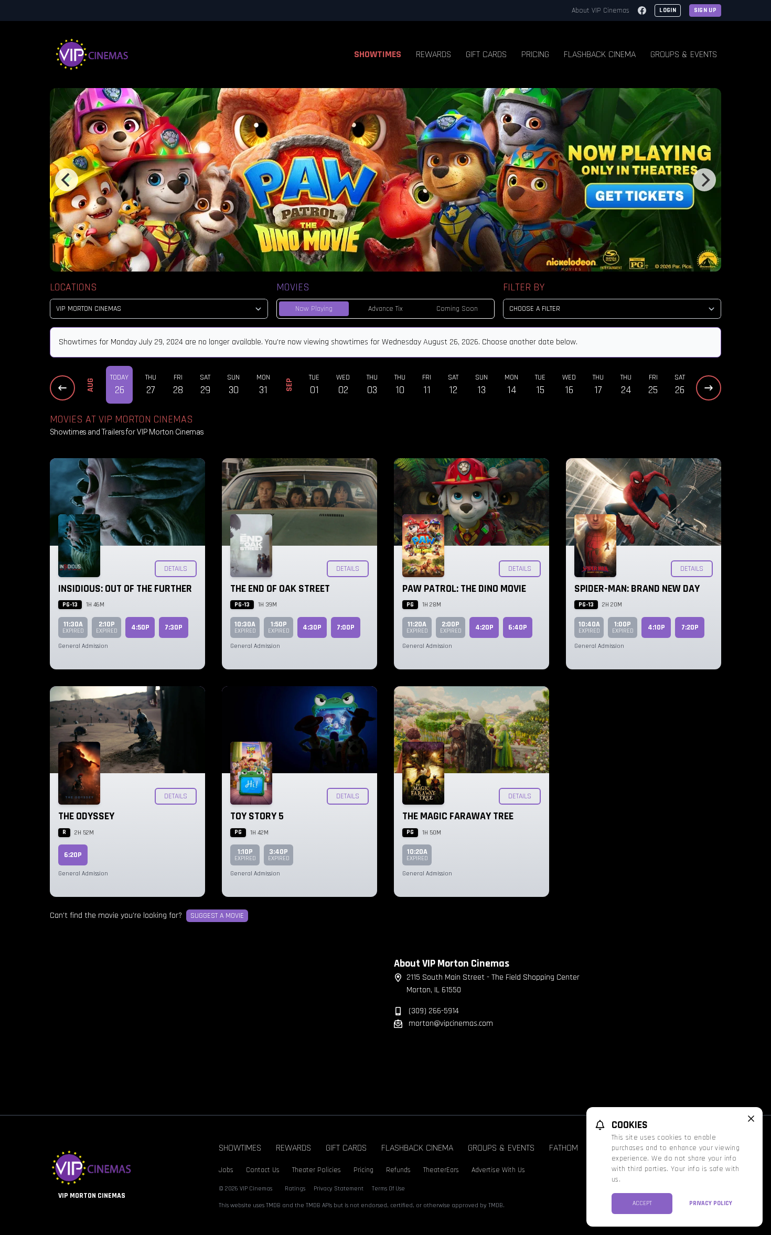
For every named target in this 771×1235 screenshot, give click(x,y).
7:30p (174, 627)
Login (667, 10)
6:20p (73, 855)
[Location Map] (213, 1023)
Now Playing (314, 308)
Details (175, 568)
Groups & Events (683, 54)
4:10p (656, 627)
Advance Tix (385, 308)
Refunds (398, 1170)
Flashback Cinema (600, 54)
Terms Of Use (388, 1189)
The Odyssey (86, 816)
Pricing (535, 54)
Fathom (563, 1148)
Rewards (433, 54)
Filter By (523, 287)
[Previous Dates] (62, 387)
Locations (73, 287)
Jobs (226, 1170)
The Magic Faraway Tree (457, 816)
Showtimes (377, 54)
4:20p (484, 627)
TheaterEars (441, 1170)
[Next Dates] (708, 387)
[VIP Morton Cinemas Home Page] (92, 54)
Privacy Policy (710, 1203)
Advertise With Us (498, 1170)
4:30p (312, 627)
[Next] (704, 179)
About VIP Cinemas (600, 10)
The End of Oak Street (280, 588)
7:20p (690, 627)
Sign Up (705, 10)
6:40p (517, 627)
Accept (642, 1203)
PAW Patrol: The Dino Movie (464, 588)
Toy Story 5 (257, 816)
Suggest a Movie (217, 915)
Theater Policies (316, 1170)
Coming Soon (457, 308)
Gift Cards (486, 54)
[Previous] (66, 179)
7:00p (346, 627)
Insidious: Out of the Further (125, 588)
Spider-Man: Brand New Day (637, 588)
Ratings (295, 1189)
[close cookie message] (751, 1118)
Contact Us (263, 1170)
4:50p (140, 627)
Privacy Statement (338, 1189)
